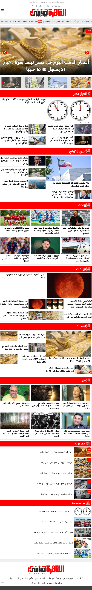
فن (84, 380)
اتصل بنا (41, 583)
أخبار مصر (80, 94)
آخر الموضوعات (78, 503)
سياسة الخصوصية (54, 583)
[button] (5, 53)
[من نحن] (56, 6)
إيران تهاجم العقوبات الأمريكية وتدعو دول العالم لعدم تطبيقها (32, 21)
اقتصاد (81, 326)
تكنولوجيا (29, 578)
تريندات (81, 269)
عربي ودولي (77, 151)
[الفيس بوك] (36, 6)
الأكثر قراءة (80, 444)
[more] (59, 6)
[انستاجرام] (44, 6)
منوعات (20, 578)
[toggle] (2, 10)
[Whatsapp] (48, 6)
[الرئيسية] (32, 6)
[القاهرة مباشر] (48, 13)
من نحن (33, 583)
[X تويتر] (40, 6)
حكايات (11, 578)
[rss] (52, 6)
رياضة (82, 205)
